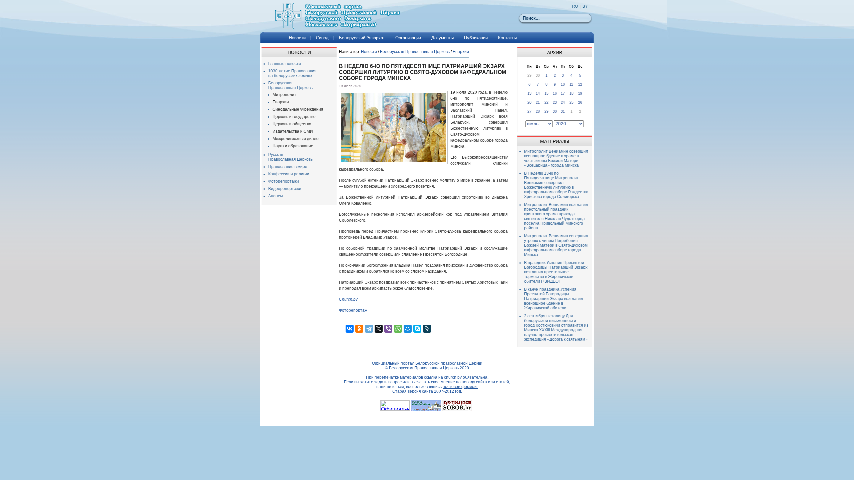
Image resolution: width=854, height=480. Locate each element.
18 (571, 93)
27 (529, 111)
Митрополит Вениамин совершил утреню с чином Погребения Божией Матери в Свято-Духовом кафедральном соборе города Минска (556, 245)
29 (546, 111)
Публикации (476, 38)
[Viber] (388, 329)
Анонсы (275, 196)
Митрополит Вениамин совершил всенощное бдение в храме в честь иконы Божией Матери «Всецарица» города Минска (556, 158)
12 (580, 84)
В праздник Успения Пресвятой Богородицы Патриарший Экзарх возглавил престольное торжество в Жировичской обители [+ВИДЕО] (555, 272)
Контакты (507, 38)
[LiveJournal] (427, 329)
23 (555, 102)
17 (563, 93)
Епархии (281, 102)
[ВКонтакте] (350, 329)
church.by (453, 377)
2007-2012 (444, 391)
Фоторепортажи (283, 181)
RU (575, 6)
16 (555, 93)
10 (563, 84)
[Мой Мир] (408, 329)
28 (538, 111)
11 (571, 84)
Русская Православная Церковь (290, 157)
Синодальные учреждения (298, 109)
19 (580, 93)
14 (538, 93)
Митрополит (284, 94)
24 (563, 102)
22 (546, 102)
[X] (379, 329)
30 (555, 111)
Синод (322, 38)
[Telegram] (369, 329)
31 (563, 111)
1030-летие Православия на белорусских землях (292, 73)
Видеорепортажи (284, 188)
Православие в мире (287, 166)
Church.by (348, 299)
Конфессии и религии (288, 174)
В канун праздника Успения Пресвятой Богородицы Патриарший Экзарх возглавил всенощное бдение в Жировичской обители (553, 298)
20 (529, 102)
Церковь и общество (292, 124)
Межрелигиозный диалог (296, 138)
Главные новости (284, 63)
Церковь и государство (294, 116)
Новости (297, 38)
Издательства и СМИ (293, 131)
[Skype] (417, 329)
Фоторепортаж (353, 310)
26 (580, 102)
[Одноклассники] (359, 329)
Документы (442, 38)
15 (546, 93)
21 (538, 102)
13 (529, 93)
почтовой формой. (460, 386)
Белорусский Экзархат (362, 38)
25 (571, 102)
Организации (408, 38)
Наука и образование (293, 146)
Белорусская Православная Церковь (290, 85)
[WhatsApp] (398, 329)
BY (585, 6)
